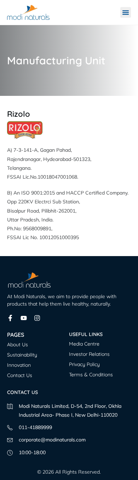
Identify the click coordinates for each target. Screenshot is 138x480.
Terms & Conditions (91, 374)
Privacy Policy (84, 364)
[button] (125, 12)
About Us (17, 344)
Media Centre (84, 344)
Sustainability (22, 355)
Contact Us (19, 375)
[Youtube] (24, 318)
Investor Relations (89, 354)
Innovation (19, 365)
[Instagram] (37, 318)
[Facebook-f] (10, 318)
